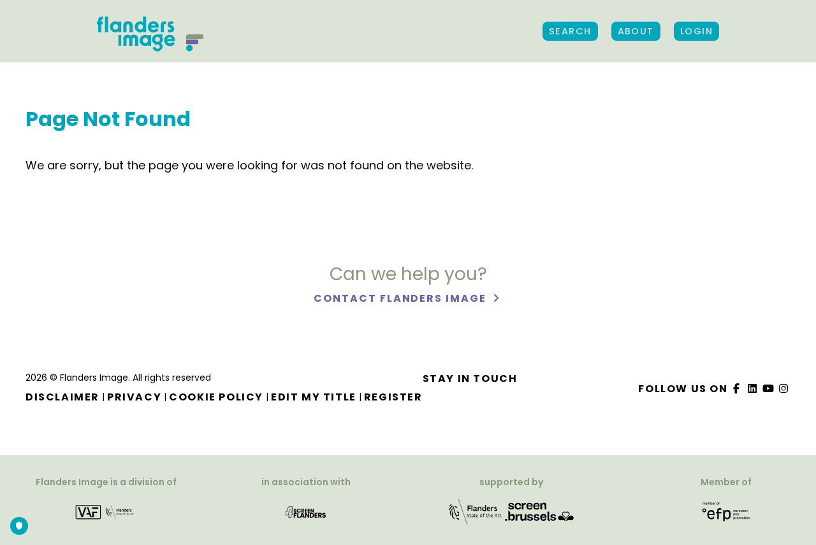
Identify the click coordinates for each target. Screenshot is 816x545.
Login (696, 31)
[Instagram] (784, 388)
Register (393, 397)
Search (570, 31)
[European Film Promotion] (726, 511)
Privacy (134, 397)
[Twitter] (753, 388)
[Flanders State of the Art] (475, 511)
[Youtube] (768, 388)
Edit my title (313, 397)
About (636, 31)
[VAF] (106, 511)
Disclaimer (62, 397)
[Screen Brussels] (539, 511)
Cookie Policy (216, 397)
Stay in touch (470, 378)
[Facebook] (737, 388)
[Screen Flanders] (306, 511)
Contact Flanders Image (401, 298)
